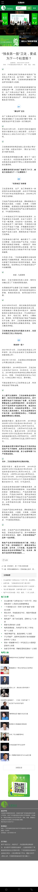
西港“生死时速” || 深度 (12, 624)
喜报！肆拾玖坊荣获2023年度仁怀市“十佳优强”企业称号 (19, 586)
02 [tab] (23, 33)
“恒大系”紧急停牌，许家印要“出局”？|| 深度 (17, 589)
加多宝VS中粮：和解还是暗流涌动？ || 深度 (20, 648)
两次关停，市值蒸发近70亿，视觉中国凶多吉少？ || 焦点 (20, 614)
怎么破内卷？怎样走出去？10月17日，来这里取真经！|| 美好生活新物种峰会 (19, 580)
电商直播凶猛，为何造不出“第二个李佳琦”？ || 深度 (18, 629)
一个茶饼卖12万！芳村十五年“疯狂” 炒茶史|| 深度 (19, 608)
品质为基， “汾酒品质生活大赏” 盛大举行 (16, 583)
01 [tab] (21, 33)
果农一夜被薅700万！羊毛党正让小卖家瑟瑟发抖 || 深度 (20, 644)
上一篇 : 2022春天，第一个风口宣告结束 (14, 566)
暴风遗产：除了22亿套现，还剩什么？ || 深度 (20, 620)
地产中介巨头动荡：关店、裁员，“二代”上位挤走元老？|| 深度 (19, 592)
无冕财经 (21, 2)
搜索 (29, 8)
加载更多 (19, 767)
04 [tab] (35, 33)
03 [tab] (26, 33)
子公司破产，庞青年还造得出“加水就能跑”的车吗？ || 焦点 (20, 638)
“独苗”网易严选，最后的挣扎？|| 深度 (18, 633)
